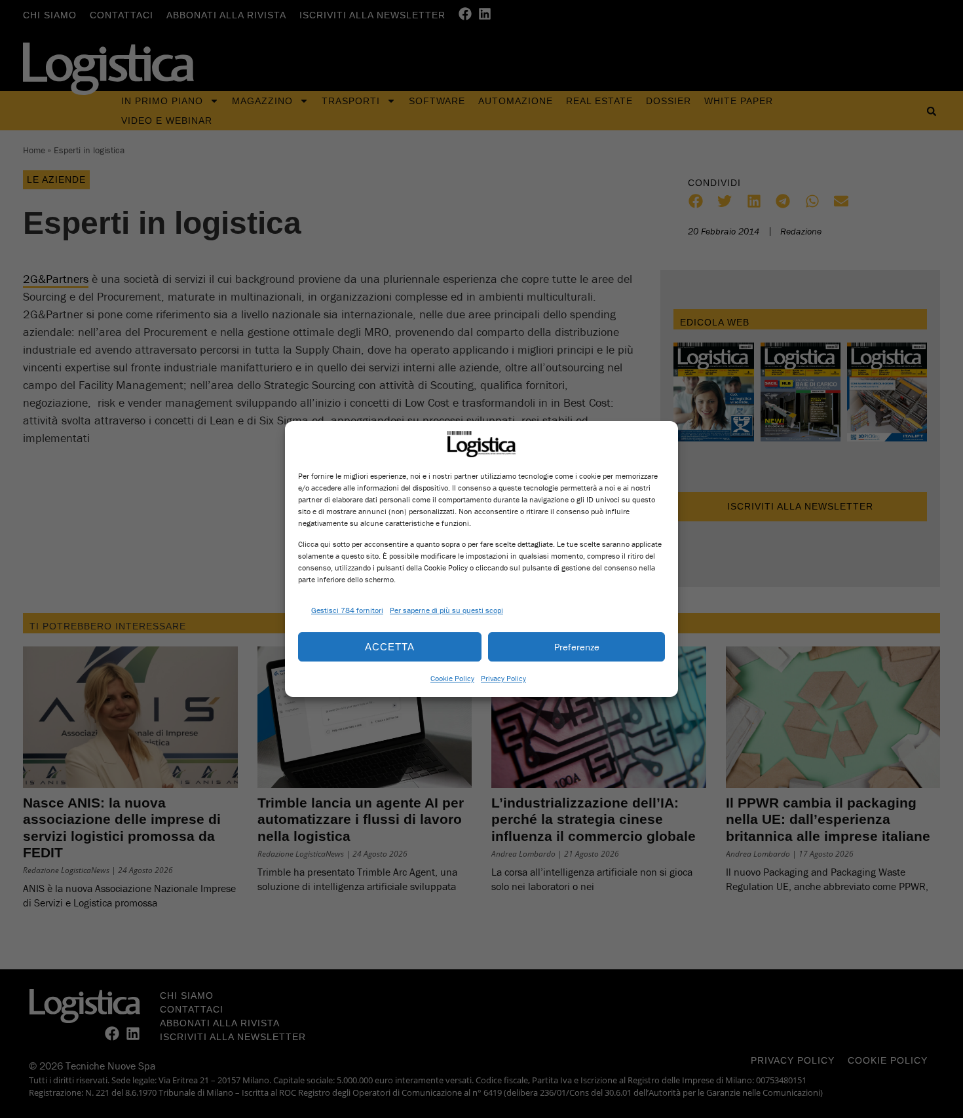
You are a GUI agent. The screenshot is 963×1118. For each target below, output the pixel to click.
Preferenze (576, 647)
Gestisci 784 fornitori (347, 610)
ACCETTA (390, 646)
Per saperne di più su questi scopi (446, 610)
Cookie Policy (452, 678)
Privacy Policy (503, 678)
